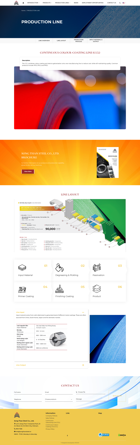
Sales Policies (50, 418)
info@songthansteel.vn (23, 431)
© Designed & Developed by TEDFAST (70, 442)
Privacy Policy (50, 429)
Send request (117, 396)
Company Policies (51, 416)
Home (23, 10)
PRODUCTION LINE (33, 10)
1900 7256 (19, 429)
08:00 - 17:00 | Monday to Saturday (25, 434)
